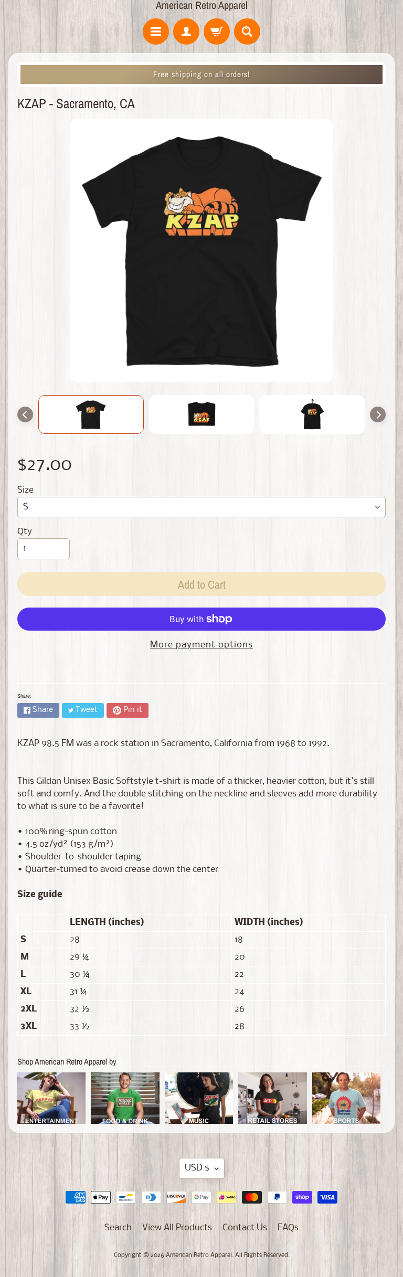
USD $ (197, 1168)
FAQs (288, 1228)
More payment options (201, 645)
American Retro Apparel (202, 5)
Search (118, 1228)
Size (25, 490)
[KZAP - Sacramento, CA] (91, 414)
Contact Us (244, 1228)
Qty (24, 532)
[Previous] (25, 414)
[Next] (378, 414)
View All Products (177, 1228)
